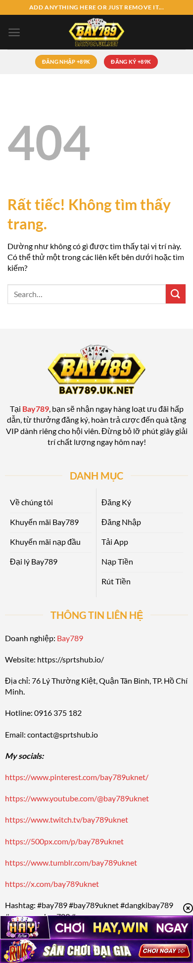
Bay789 (70, 638)
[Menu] (14, 32)
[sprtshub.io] (96, 32)
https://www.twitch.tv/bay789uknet (66, 819)
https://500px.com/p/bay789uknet (64, 841)
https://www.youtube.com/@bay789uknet (77, 798)
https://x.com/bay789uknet (52, 883)
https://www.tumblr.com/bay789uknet (71, 862)
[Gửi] (176, 294)
